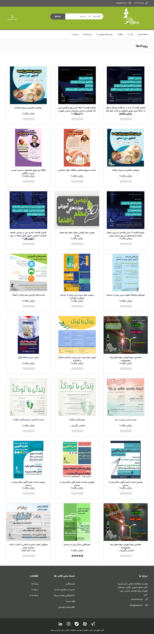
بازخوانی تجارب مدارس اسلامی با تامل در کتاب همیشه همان (28, 546)
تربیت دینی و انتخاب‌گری (28, 357)
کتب (131, 34)
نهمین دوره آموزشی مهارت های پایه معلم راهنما (77, 234)
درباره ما (75, 34)
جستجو (58, 16)
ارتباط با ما (34, 595)
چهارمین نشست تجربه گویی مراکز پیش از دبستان (77, 484)
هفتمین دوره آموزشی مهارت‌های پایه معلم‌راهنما (125, 546)
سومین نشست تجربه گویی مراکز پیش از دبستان (28, 484)
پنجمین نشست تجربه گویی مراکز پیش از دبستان (126, 484)
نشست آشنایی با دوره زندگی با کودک (28, 419)
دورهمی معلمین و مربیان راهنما (28, 108)
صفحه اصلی (143, 34)
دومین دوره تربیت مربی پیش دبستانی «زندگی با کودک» (77, 359)
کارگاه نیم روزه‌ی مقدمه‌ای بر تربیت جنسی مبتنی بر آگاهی (28, 172)
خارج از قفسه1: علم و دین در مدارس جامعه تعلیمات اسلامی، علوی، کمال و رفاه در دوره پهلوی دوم (28, 236)
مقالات (120, 34)
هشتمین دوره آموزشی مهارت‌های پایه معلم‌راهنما (125, 359)
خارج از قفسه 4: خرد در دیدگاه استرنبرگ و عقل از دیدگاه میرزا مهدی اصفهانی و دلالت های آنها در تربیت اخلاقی (125, 111)
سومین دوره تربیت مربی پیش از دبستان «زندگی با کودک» (77, 296)
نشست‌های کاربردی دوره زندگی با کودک (28, 295)
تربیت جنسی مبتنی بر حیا (125, 419)
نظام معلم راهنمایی (66, 607)
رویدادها (88, 34)
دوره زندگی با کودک (77, 419)
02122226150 (139, 3)
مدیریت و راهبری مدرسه (64, 589)
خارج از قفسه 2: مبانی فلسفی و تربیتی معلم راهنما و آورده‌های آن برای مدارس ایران (125, 234)
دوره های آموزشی (105, 34)
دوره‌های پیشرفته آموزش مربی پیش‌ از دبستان (125, 295)
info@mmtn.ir (122, 3)
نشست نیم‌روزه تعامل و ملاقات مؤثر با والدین (77, 170)
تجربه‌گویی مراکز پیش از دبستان (77, 544)
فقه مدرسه (70, 601)
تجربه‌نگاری (70, 584)
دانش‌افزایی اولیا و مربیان (64, 595)
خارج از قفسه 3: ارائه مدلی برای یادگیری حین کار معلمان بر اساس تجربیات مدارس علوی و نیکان (77, 111)
